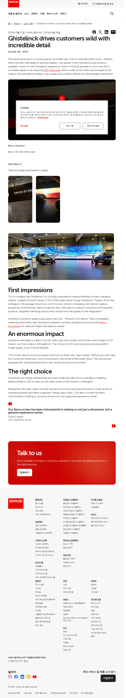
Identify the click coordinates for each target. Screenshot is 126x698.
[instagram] (10, 677)
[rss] (28, 677)
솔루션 (38, 581)
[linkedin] (106, 32)
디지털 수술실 (96, 500)
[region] (62, 117)
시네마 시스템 (41, 540)
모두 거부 (70, 126)
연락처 (34, 13)
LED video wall (52, 70)
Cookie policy (42, 118)
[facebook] (94, 32)
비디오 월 (39, 562)
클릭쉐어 (39, 500)
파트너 (63, 13)
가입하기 (108, 678)
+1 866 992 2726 (18, 661)
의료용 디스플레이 (70, 500)
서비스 (93, 514)
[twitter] (100, 32)
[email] (113, 32)
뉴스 (26, 13)
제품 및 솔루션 (15, 13)
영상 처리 (67, 555)
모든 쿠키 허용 (93, 126)
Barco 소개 (52, 13)
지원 (42, 13)
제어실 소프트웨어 (70, 540)
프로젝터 (39, 522)
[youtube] (34, 677)
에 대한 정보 (96, 599)
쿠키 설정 (24, 126)
